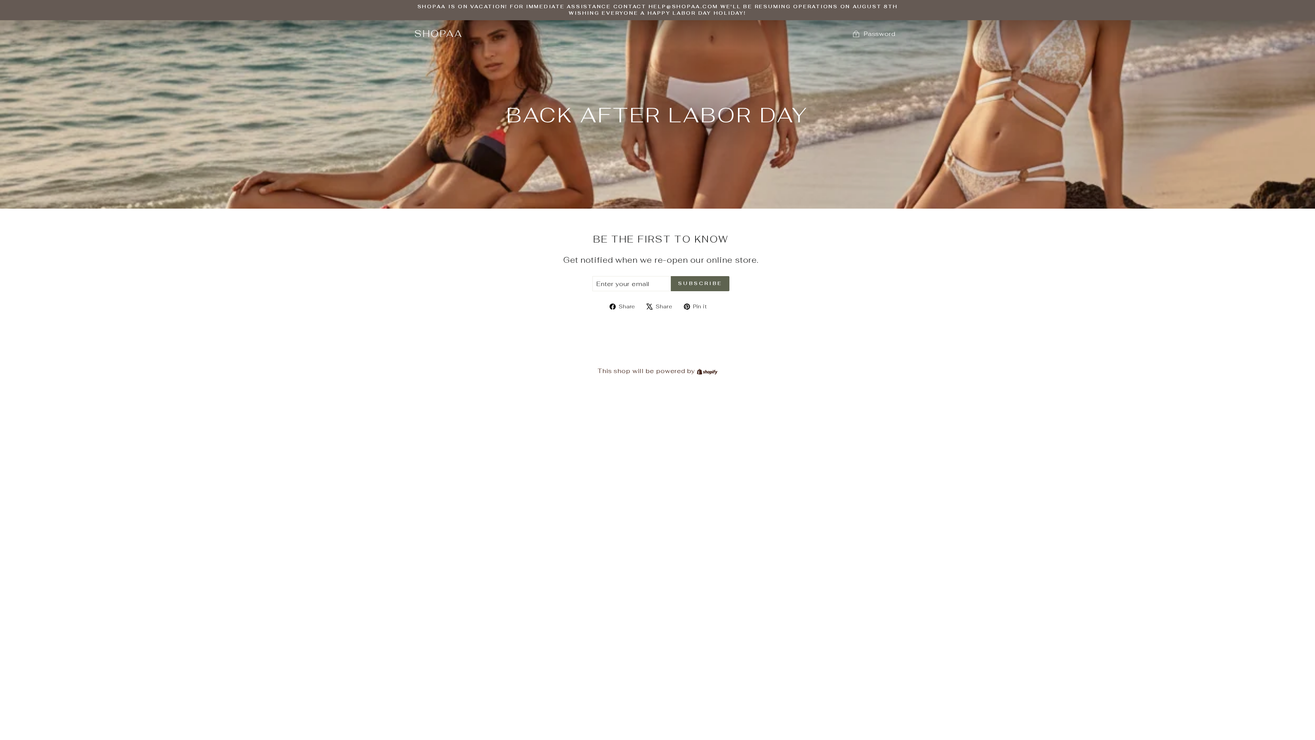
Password (880, 34)
